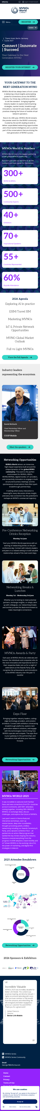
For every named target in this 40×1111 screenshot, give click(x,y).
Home (5, 1073)
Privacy (6, 1079)
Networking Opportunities (18, 760)
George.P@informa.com (11, 1065)
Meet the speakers (18, 447)
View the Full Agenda (18, 357)
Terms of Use (8, 1083)
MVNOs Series (10, 1054)
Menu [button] (8, 22)
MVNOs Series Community (15, 1057)
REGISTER (26, 22)
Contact (6, 1076)
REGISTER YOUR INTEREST (18, 67)
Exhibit (31, 28)
